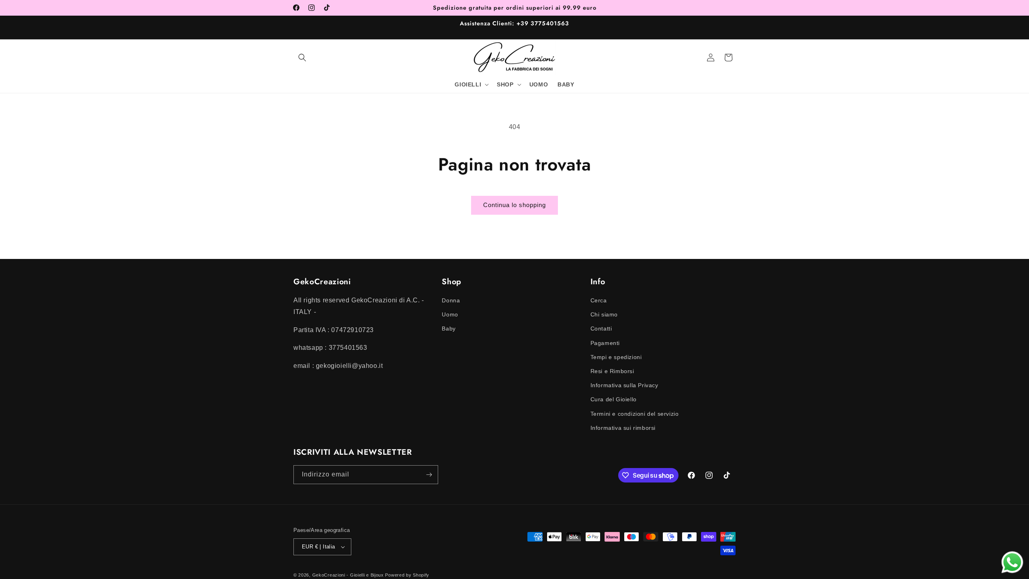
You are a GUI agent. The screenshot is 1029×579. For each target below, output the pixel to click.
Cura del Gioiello (613, 399)
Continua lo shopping (514, 204)
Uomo (450, 314)
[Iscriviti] (429, 474)
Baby (448, 328)
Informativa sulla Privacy (624, 385)
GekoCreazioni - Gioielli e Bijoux (348, 575)
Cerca (598, 300)
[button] (302, 57)
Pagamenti (605, 343)
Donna (451, 300)
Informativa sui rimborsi (623, 428)
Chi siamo (604, 314)
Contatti (601, 328)
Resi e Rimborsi (612, 371)
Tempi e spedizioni (616, 357)
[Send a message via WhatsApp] (1012, 562)
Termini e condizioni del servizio (634, 414)
